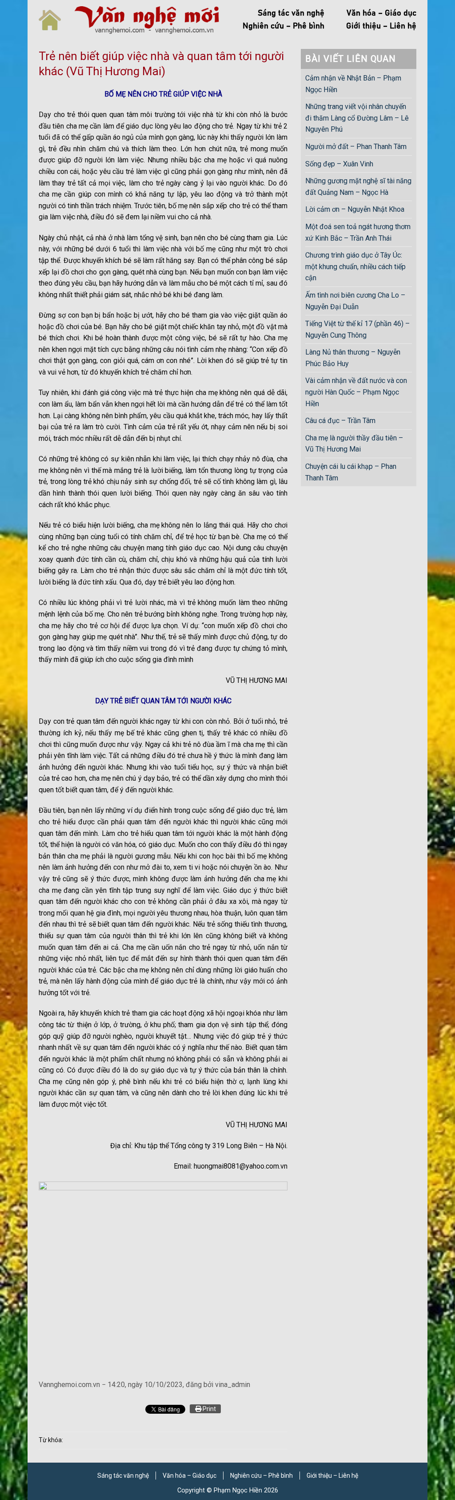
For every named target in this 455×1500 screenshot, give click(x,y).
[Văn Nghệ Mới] (146, 19)
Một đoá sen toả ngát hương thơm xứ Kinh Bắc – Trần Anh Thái (358, 232)
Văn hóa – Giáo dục (381, 13)
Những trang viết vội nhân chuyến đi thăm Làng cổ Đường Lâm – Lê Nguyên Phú (357, 117)
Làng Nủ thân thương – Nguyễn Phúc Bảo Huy (352, 358)
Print (208, 1408)
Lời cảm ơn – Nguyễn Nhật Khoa (354, 209)
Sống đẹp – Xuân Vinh (339, 164)
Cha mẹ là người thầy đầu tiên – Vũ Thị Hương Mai (354, 444)
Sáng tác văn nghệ (291, 13)
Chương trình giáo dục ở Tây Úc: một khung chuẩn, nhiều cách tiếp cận (355, 266)
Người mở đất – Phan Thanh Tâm (356, 146)
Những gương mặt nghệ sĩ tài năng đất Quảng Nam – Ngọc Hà (358, 187)
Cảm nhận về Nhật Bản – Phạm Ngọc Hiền (353, 84)
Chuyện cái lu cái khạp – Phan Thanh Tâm (350, 472)
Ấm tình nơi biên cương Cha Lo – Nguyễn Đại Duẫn (355, 301)
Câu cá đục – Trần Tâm (340, 420)
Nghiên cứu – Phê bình (283, 26)
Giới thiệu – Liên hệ (381, 26)
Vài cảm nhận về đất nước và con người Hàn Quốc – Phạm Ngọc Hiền (356, 391)
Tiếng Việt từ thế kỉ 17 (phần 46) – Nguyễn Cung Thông (357, 329)
